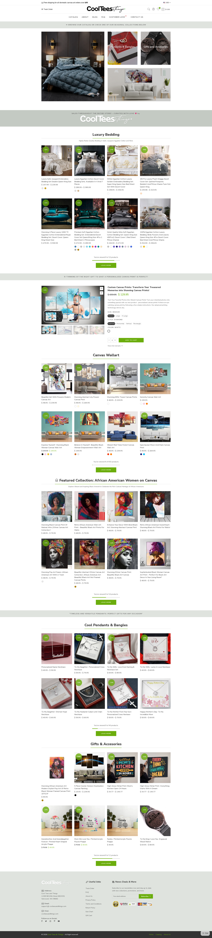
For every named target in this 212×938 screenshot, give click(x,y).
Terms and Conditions (93, 904)
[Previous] (45, 305)
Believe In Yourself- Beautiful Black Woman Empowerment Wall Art (88, 446)
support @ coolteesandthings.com (53, 906)
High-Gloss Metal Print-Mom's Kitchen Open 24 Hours (120, 787)
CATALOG (73, 17)
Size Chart (89, 911)
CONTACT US (137, 17)
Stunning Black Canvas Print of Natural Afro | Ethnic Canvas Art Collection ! (54, 527)
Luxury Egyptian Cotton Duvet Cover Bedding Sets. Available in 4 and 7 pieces (89, 181)
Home (151, 934)
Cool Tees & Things (55, 934)
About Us (89, 896)
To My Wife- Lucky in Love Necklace (155, 667)
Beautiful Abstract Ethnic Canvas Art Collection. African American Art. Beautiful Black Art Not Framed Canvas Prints (89, 576)
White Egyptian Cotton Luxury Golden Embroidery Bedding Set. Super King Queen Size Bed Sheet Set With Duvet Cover (120, 183)
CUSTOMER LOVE (117, 17)
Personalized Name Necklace (53, 667)
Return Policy (90, 908)
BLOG (95, 17)
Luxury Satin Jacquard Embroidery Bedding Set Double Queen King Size (56, 180)
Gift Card (89, 915)
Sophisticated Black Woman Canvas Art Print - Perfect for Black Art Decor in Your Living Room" (154, 575)
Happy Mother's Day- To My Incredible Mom (151, 713)
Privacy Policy (90, 900)
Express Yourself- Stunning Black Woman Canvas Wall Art (55, 446)
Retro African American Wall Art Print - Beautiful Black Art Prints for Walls (89, 527)
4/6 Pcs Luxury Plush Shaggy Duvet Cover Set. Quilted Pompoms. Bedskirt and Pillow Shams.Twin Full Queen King (155, 183)
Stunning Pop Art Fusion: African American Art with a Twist (54, 573)
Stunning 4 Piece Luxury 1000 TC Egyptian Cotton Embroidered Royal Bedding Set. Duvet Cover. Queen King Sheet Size (56, 236)
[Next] (100, 305)
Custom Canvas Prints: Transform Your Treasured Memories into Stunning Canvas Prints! (134, 289)
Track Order (48, 9)
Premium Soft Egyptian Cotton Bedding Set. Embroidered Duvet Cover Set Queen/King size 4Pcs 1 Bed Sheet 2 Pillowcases (88, 236)
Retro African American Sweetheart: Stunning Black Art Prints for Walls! (155, 526)
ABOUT (85, 17)
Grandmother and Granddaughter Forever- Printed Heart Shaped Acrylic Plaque (55, 841)
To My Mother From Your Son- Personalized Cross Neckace (119, 713)
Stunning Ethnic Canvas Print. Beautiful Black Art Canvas (119, 573)
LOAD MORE (106, 265)
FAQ (103, 17)
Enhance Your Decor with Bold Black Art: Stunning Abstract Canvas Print (122, 526)
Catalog (159, 934)
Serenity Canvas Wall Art (150, 397)
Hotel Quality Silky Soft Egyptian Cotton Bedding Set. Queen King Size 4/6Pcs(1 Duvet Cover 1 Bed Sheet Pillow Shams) (122, 236)
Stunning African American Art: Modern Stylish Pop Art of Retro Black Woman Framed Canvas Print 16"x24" (55, 790)
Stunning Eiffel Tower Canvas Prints (122, 397)
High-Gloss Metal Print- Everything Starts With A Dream (154, 787)
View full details (114, 346)
